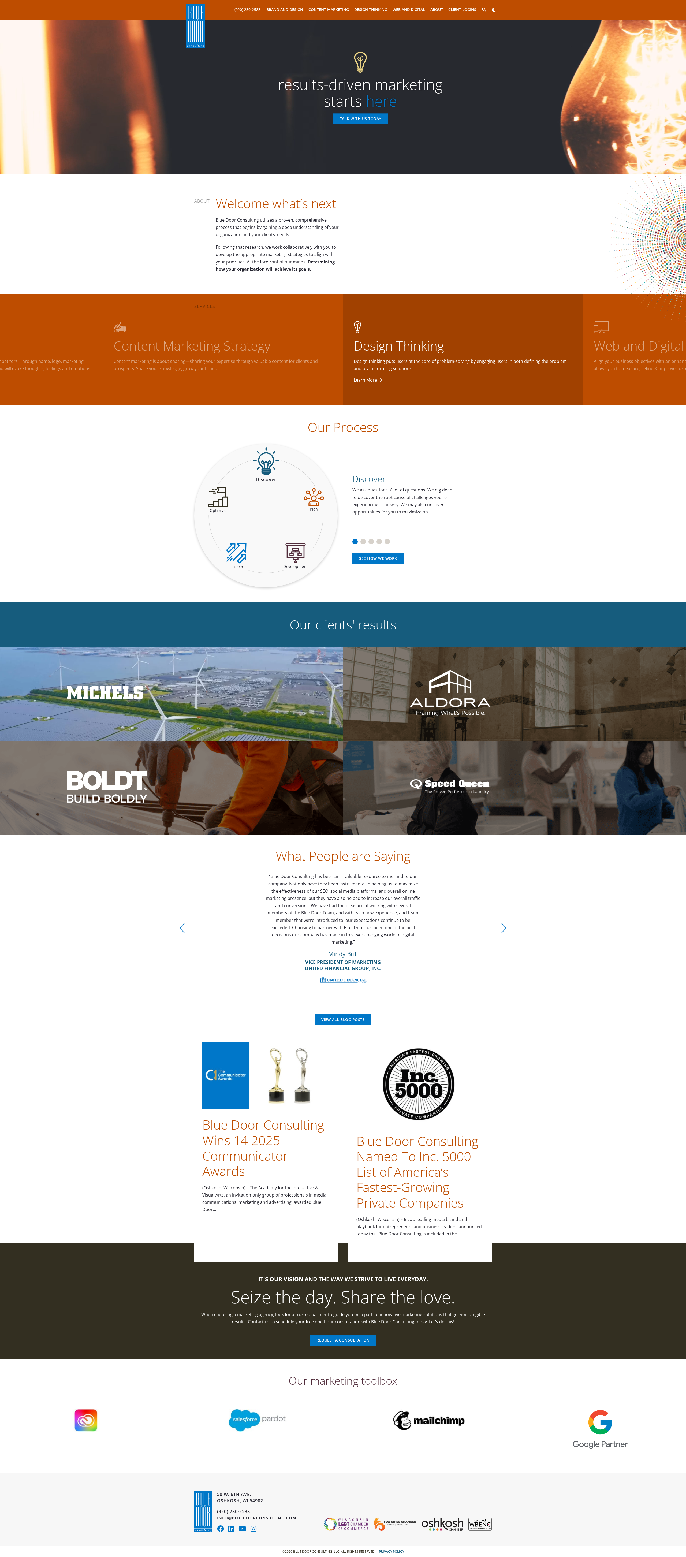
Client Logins (462, 9)
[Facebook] (222, 1530)
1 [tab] (355, 539)
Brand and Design (284, 9)
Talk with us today (360, 118)
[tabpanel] (420, 492)
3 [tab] (371, 539)
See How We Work (378, 558)
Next (503, 928)
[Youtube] (244, 1530)
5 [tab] (387, 539)
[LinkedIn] (233, 1530)
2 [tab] (363, 539)
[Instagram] (255, 1530)
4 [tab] (379, 539)
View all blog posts (343, 1019)
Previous (182, 928)
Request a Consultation (343, 1340)
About (436, 9)
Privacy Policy (391, 1551)
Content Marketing (328, 9)
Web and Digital (409, 9)
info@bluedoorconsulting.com (256, 1518)
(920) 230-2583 (247, 9)
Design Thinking (370, 9)
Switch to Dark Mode (493, 9)
